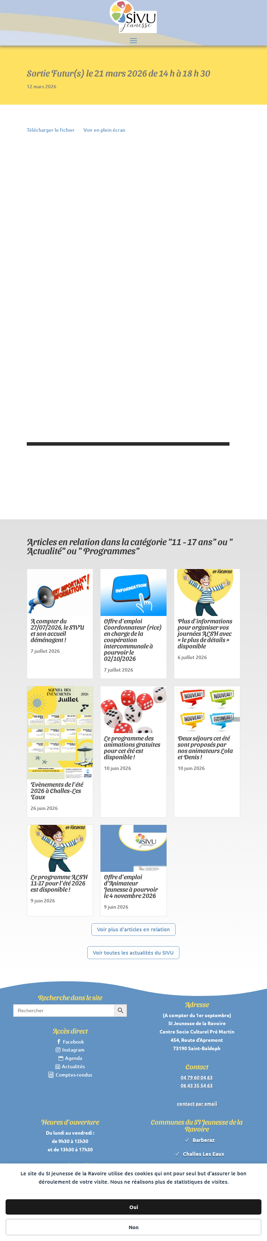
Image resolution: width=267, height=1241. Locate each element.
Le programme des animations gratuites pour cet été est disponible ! (132, 747)
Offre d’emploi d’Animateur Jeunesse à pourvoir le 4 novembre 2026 (131, 886)
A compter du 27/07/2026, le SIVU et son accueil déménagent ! (57, 630)
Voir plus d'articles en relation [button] (133, 929)
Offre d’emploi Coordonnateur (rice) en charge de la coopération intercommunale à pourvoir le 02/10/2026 (133, 639)
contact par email (197, 1103)
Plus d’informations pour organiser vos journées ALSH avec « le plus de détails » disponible (205, 633)
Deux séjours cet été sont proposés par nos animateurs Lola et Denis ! (205, 747)
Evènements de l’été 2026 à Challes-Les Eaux (57, 790)
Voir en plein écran (104, 130)
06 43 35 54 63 (197, 1085)
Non (134, 1227)
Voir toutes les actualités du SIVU (133, 952)
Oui (133, 1206)
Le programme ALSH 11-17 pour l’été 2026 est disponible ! (59, 883)
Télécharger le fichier (51, 130)
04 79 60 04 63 (197, 1077)
